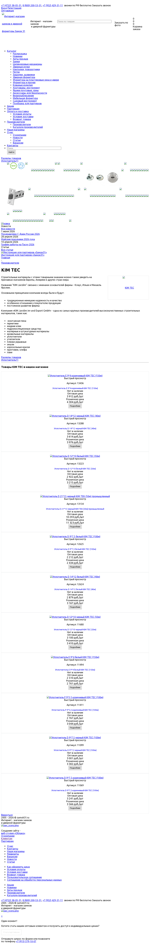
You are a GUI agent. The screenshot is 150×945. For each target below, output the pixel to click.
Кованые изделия (23, 85)
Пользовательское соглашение (24, 877)
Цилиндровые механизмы (27, 64)
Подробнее (75, 406)
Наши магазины (16, 129)
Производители (16, 121)
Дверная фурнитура (24, 77)
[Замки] (40, 165)
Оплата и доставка (18, 111)
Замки (16, 61)
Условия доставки (23, 116)
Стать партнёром (11, 932)
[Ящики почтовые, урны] (48, 216)
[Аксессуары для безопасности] (55, 216)
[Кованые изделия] (134, 191)
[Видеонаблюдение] (57, 216)
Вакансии (18, 142)
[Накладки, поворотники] (102, 165)
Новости (18, 137)
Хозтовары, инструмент (26, 87)
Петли (16, 72)
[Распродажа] (8, 165)
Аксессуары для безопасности (30, 93)
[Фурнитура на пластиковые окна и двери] (79, 191)
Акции (10, 106)
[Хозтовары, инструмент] (25, 216)
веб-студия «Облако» (13, 833)
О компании (19, 135)
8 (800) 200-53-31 (32, 5)
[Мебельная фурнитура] (60, 216)
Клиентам (6, 838)
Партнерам (13, 108)
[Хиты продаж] (21, 168)
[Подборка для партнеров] (67, 216)
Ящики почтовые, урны (26, 90)
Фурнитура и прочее (24, 82)
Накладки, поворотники (26, 69)
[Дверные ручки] (69, 165)
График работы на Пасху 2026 (17, 244)
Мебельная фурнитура (25, 98)
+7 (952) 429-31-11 (53, 5)
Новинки (17, 56)
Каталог (11, 51)
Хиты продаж (20, 59)
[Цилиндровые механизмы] (56, 165)
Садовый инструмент (25, 101)
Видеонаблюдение (23, 95)
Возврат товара (22, 119)
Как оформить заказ (18, 866)
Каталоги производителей (28, 127)
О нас (10, 132)
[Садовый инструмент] (62, 216)
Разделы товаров (11, 158)
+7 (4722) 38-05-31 (11, 5)
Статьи (17, 140)
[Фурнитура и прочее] (100, 191)
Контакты (12, 145)
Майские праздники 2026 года (18, 239)
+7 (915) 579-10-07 (26, 941)
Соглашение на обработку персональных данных (34, 880)
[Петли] (136, 165)
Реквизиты (13, 854)
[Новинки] (13, 168)
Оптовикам (7, 10)
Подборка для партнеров (27, 103)
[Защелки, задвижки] (16, 199)
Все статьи (7, 249)
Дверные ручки (21, 66)
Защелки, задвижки (24, 74)
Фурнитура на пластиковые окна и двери (36, 80)
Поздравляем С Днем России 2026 (20, 234)
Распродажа (20, 53)
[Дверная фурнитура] (51, 191)
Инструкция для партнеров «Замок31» (22, 255)
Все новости (8, 228)
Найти (11, 152)
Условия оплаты (22, 114)
